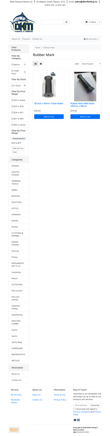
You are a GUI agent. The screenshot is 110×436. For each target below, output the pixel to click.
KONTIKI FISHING (15, 173)
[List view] (40, 63)
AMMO (14, 190)
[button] (91, 38)
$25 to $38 (18, 106)
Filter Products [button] (16, 48)
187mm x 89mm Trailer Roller (48, 103)
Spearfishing (17, 315)
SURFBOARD (17, 348)
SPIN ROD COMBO (16, 322)
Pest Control (17, 291)
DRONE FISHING (15, 243)
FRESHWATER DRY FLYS (18, 264)
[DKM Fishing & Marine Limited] (23, 22)
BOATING (16, 196)
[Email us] (75, 420)
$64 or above (19, 125)
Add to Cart (49, 116)
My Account (16, 395)
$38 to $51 (18, 112)
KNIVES (15, 221)
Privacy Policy (60, 400)
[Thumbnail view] (35, 63)
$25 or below (19, 100)
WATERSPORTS (18, 354)
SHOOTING (17, 202)
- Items (92, 22)
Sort (77, 64)
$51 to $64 (18, 118)
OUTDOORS (17, 284)
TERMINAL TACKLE (16, 182)
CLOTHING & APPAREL (17, 234)
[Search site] (66, 22)
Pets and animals (15, 298)
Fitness (15, 257)
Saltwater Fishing (16, 307)
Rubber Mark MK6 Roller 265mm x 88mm (82, 104)
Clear (15, 152)
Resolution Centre (15, 401)
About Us (16, 39)
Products (26, 39)
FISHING (15, 166)
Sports (14, 330)
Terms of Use (59, 395)
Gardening (16, 272)
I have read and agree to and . (87, 412)
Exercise (15, 251)
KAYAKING (16, 214)
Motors (15, 278)
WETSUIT (16, 360)
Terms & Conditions (81, 412)
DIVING (15, 227)
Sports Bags (17, 342)
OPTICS (15, 208)
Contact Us (37, 39)
